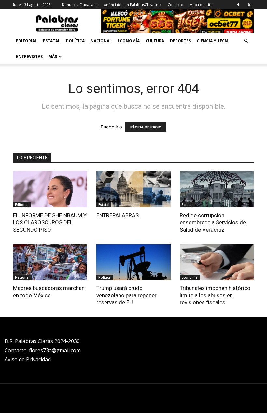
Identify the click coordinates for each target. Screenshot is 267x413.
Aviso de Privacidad (28, 359)
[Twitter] (249, 4)
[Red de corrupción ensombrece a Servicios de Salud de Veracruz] (217, 189)
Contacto (175, 4)
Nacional (101, 41)
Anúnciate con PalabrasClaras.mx (133, 4)
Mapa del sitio (202, 4)
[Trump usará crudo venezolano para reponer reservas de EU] (133, 262)
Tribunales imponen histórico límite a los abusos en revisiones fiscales (215, 295)
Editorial (26, 41)
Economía (129, 41)
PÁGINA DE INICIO (146, 127)
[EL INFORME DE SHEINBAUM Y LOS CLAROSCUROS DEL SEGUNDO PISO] (50, 189)
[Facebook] (238, 4)
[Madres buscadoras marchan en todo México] (50, 262)
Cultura (155, 41)
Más (53, 56)
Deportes (180, 41)
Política (75, 41)
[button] (246, 41)
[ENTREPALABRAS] (133, 189)
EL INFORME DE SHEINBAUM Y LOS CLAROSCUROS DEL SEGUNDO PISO (50, 222)
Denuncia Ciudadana (80, 4)
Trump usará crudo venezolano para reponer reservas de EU (126, 295)
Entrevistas (29, 56)
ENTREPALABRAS (117, 215)
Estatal (51, 41)
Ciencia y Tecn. (213, 41)
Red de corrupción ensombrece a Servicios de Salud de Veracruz (213, 222)
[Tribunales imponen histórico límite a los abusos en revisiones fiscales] (217, 262)
